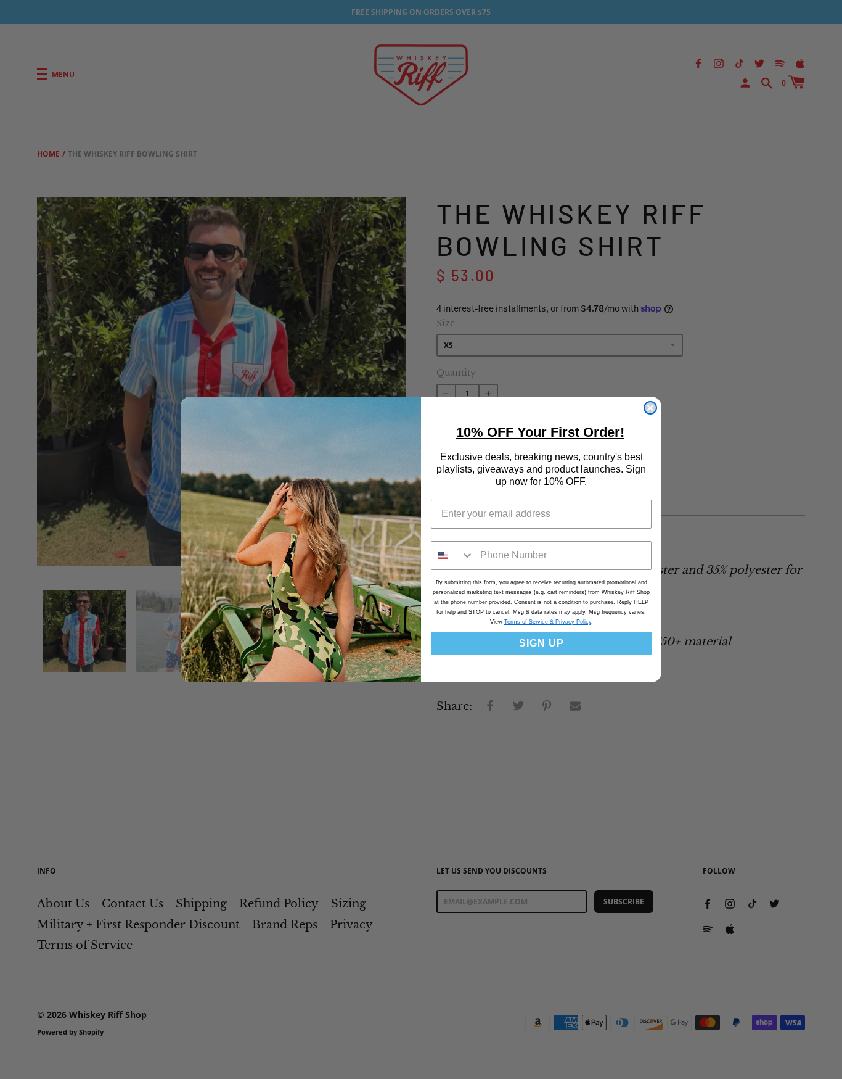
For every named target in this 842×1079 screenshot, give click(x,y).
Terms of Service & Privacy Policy (547, 622)
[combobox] (452, 555)
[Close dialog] (650, 408)
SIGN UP (541, 643)
